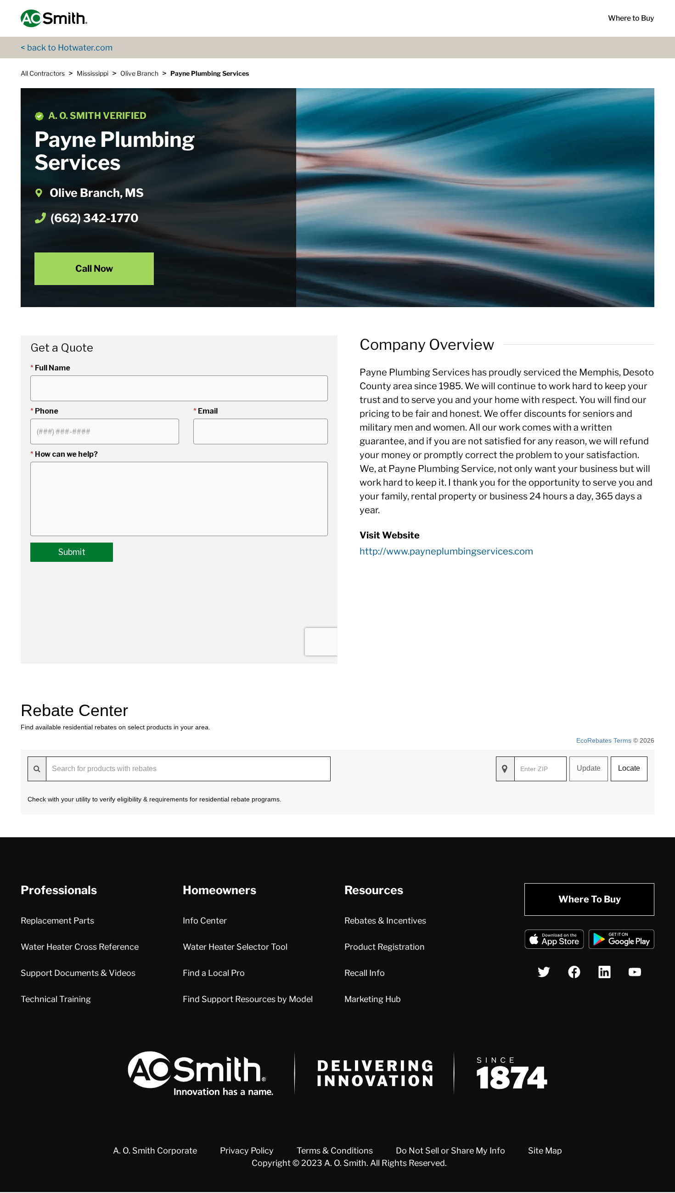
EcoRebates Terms (603, 740)
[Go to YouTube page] (635, 972)
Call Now (94, 268)
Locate (629, 768)
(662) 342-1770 (95, 218)
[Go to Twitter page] (544, 972)
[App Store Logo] (554, 941)
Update (589, 768)
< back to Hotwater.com (66, 47)
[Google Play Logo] (621, 941)
